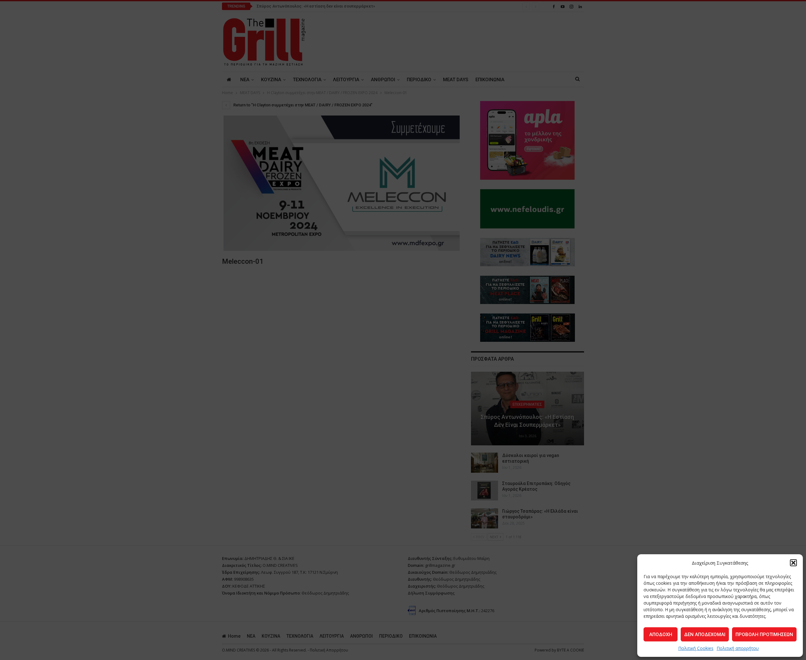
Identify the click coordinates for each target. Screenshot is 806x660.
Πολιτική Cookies (695, 648)
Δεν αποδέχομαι (704, 634)
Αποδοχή (660, 634)
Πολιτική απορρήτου (738, 648)
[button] (793, 563)
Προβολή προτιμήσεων (764, 634)
